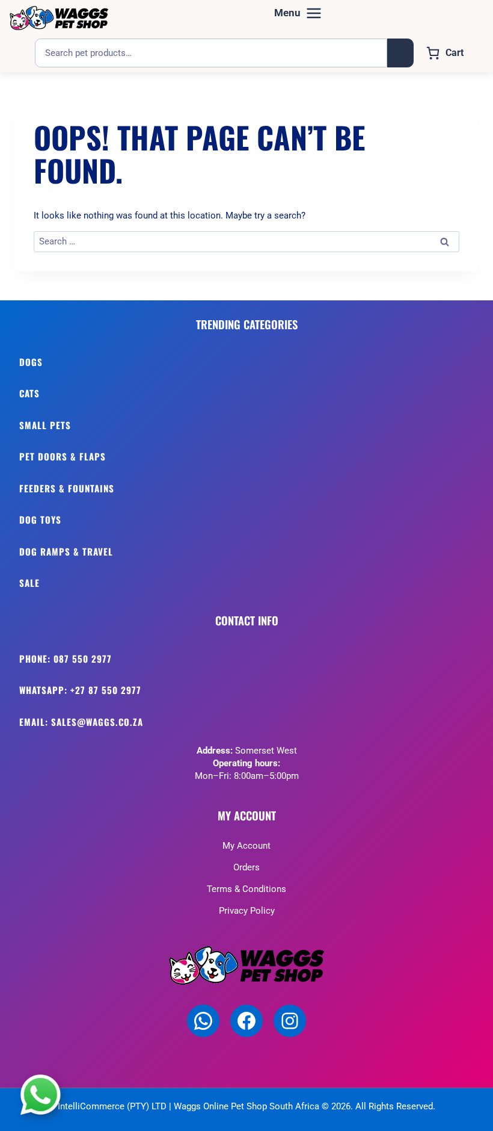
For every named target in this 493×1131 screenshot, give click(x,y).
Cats (29, 393)
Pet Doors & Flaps (62, 456)
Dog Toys (40, 519)
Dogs (31, 361)
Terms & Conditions (246, 889)
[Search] (400, 53)
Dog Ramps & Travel (66, 551)
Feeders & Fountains (66, 488)
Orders (246, 867)
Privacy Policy (247, 910)
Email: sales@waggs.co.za (81, 721)
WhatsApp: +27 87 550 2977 (80, 689)
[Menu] (298, 13)
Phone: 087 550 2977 (65, 658)
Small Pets (45, 425)
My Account (246, 845)
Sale (29, 582)
